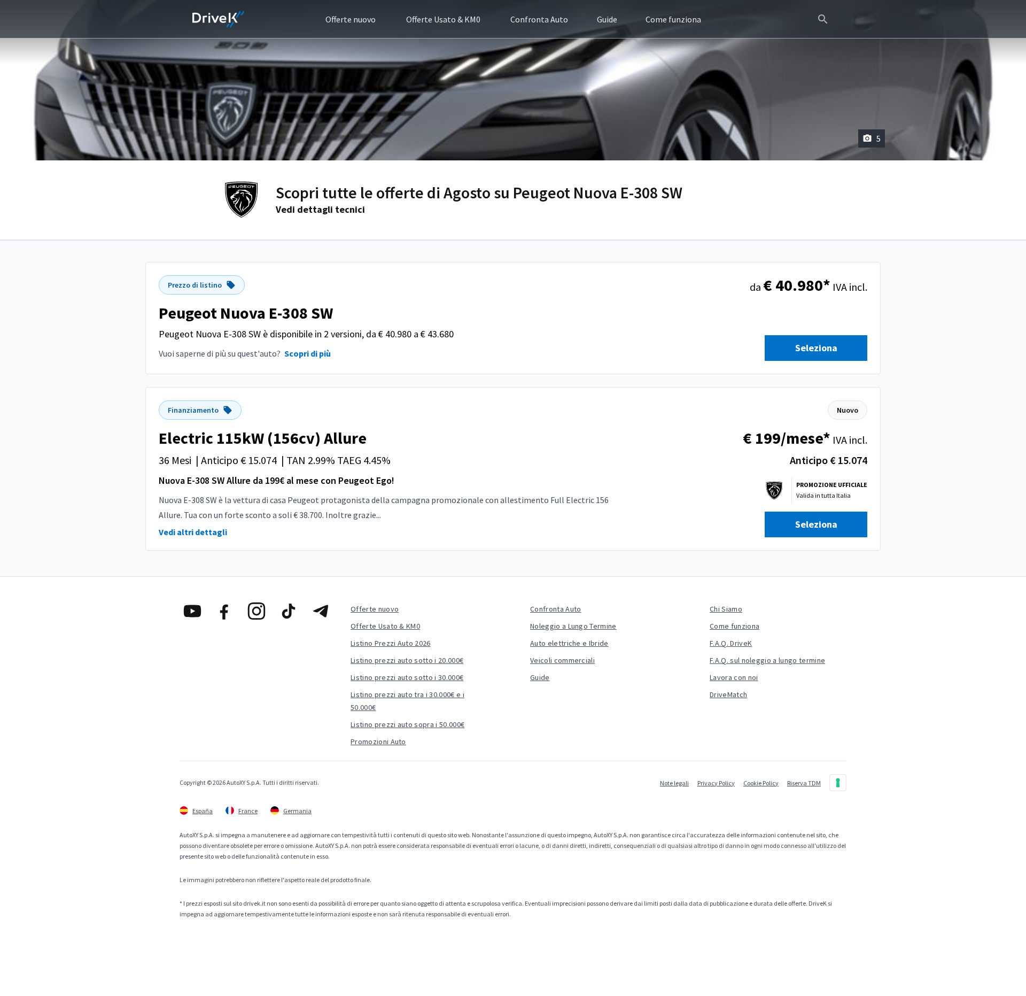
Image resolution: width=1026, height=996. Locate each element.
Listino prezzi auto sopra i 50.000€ (407, 724)
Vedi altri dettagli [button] (193, 532)
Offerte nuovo (375, 609)
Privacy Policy (716, 783)
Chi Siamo (726, 609)
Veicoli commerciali (562, 660)
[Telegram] (320, 611)
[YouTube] (192, 611)
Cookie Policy (761, 783)
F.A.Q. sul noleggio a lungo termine (767, 660)
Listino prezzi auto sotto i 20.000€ (407, 660)
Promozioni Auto (378, 741)
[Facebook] (224, 611)
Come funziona (734, 626)
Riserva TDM (804, 783)
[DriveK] (218, 19)
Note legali (674, 783)
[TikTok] (288, 611)
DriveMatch (728, 694)
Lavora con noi (734, 677)
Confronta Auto (555, 609)
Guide (540, 677)
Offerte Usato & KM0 (385, 626)
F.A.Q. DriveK (731, 643)
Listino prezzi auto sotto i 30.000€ (407, 677)
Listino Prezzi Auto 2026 (391, 643)
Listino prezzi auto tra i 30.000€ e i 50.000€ (407, 701)
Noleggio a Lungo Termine (573, 626)
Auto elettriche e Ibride (569, 643)
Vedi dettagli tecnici (320, 209)
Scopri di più (307, 353)
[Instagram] (256, 611)
